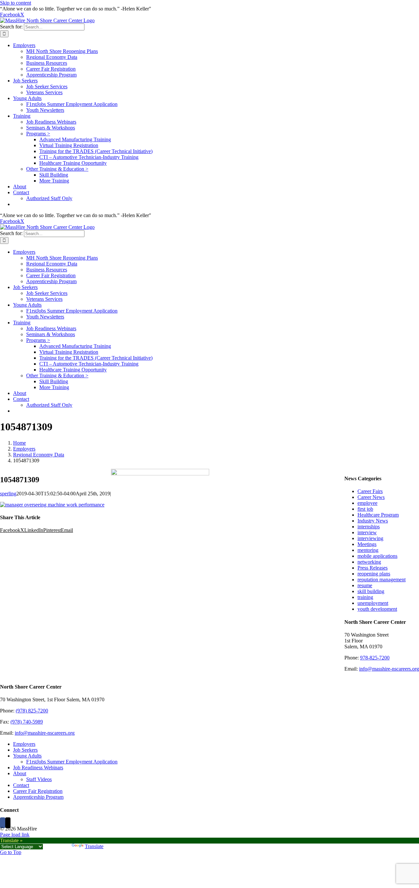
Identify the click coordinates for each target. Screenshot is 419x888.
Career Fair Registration (38, 791)
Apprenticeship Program (38, 797)
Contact (21, 785)
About (19, 773)
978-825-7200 (375, 657)
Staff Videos (39, 779)
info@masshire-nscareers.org (389, 669)
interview (367, 532)
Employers (24, 744)
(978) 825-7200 (32, 710)
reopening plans (373, 573)
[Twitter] (7, 822)
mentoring (367, 550)
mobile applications (377, 556)
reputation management (381, 579)
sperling (8, 493)
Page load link (14, 834)
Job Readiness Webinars (38, 767)
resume (364, 585)
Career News (371, 497)
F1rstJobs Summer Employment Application (72, 761)
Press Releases (372, 568)
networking (369, 562)
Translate (94, 846)
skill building (370, 591)
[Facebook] (2, 822)
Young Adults (27, 756)
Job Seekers (25, 750)
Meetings (366, 544)
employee (367, 503)
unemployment (372, 603)
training (365, 597)
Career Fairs (370, 491)
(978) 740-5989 (26, 722)
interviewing (370, 538)
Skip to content (15, 3)
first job (365, 509)
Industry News (372, 520)
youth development (377, 609)
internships (368, 526)
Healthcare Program (378, 515)
